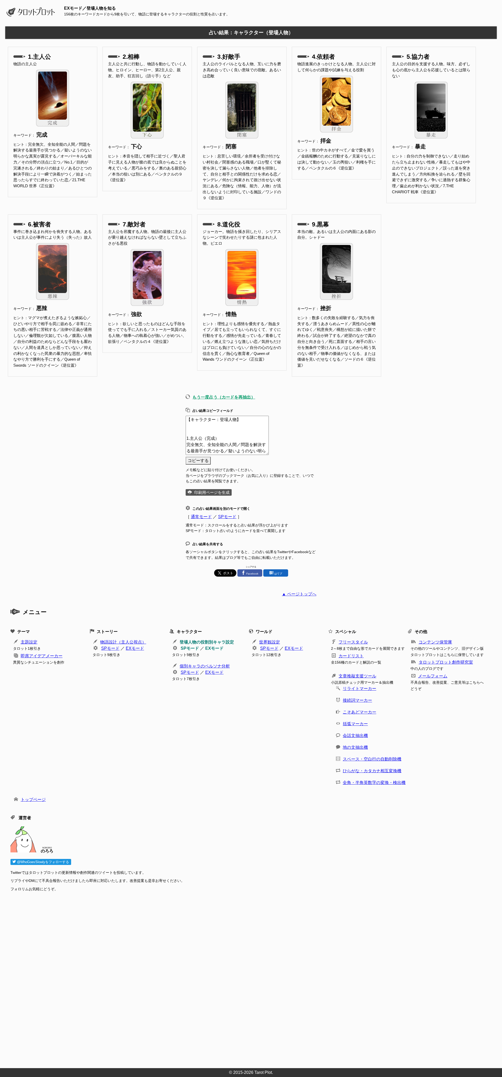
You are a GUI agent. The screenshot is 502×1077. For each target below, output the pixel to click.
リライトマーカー (359, 688)
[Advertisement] (167, 978)
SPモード (227, 516)
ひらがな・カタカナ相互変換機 (372, 771)
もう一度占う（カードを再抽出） (223, 397)
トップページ (33, 799)
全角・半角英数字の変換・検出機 (374, 782)
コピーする (198, 460)
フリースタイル (353, 642)
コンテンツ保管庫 (435, 642)
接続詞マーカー (357, 700)
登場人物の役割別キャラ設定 (207, 642)
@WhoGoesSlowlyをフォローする (42, 862)
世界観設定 (269, 642)
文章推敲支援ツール (357, 676)
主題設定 (29, 642)
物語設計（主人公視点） (123, 642)
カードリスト (351, 656)
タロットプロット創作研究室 (446, 662)
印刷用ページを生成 (212, 492)
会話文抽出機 (355, 735)
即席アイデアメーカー (41, 656)
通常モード (201, 516)
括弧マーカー (355, 724)
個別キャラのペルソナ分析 (205, 666)
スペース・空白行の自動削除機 (372, 759)
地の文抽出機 (355, 747)
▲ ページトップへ (299, 594)
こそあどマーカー (359, 712)
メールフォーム (432, 676)
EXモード (135, 648)
